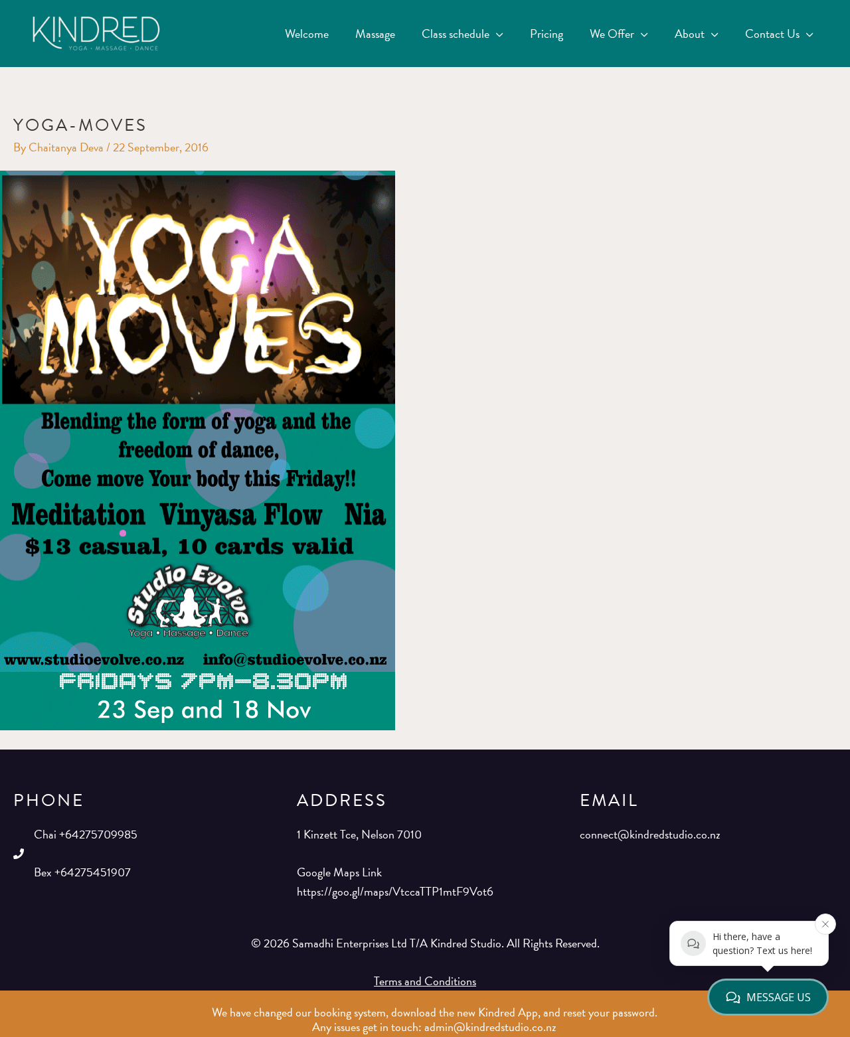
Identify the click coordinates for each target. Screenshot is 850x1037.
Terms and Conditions (425, 981)
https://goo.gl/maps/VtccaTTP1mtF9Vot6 (395, 891)
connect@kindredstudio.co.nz (650, 834)
